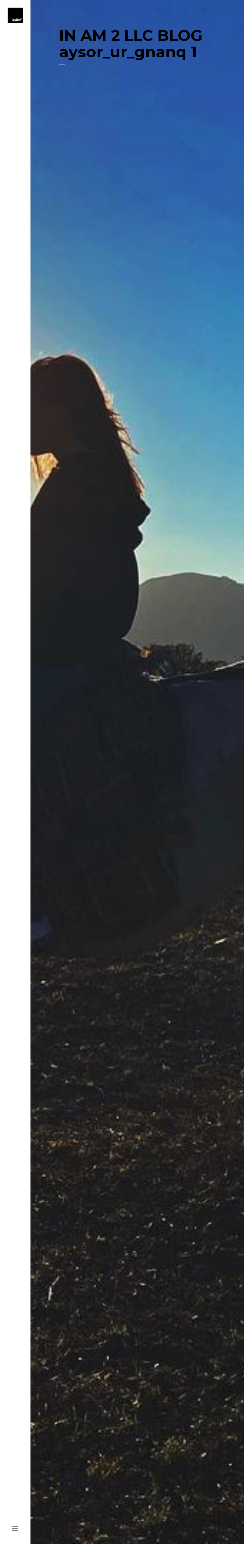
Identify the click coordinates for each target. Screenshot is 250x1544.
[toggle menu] (15, 1529)
